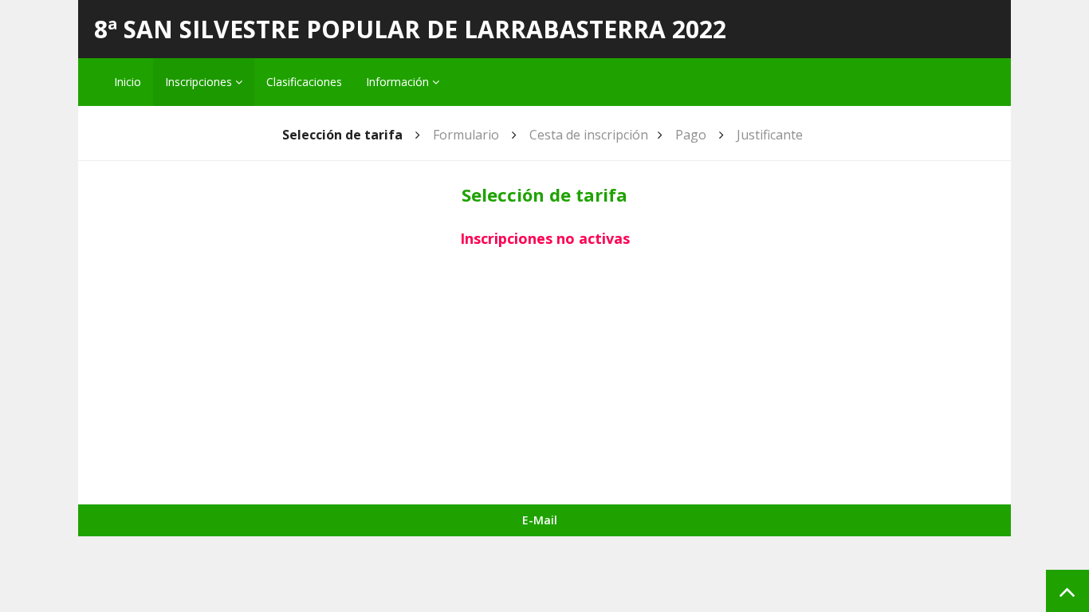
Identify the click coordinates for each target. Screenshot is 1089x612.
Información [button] (399, 81)
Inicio (127, 81)
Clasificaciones (304, 81)
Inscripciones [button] (200, 81)
